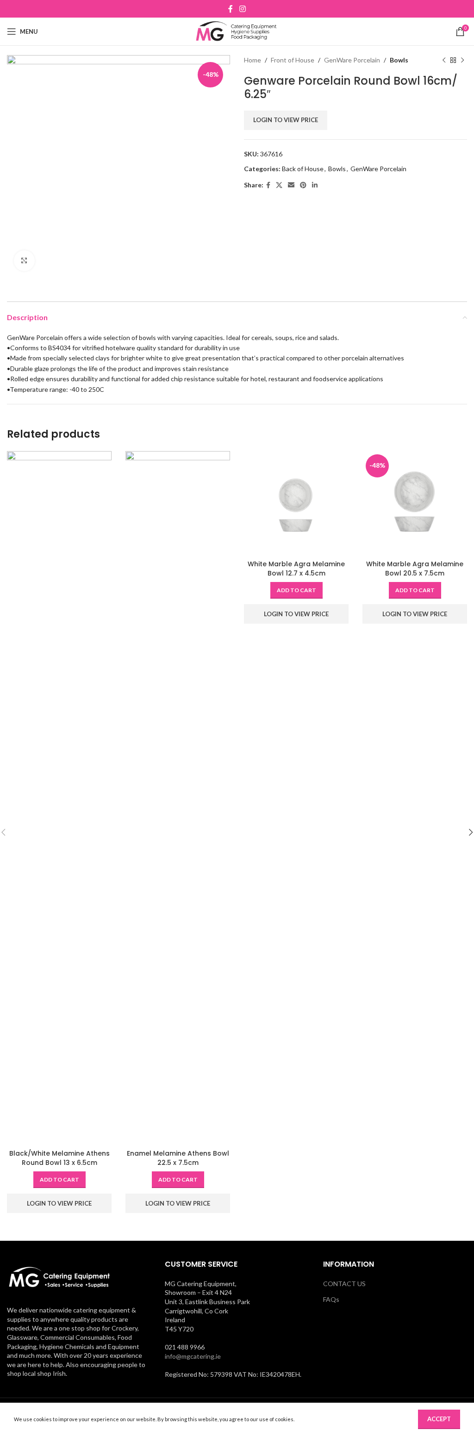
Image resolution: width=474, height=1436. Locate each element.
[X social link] (279, 185)
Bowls (399, 60)
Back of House (303, 169)
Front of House (292, 60)
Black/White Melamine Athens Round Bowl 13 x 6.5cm (59, 1158)
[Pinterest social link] (303, 185)
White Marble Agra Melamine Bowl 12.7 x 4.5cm (296, 568)
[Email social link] (291, 185)
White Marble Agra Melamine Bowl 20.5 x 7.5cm (414, 568)
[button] (59, 1179)
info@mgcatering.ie (193, 1356)
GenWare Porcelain (352, 60)
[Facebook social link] (230, 9)
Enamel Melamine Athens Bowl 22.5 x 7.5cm (178, 1158)
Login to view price (285, 120)
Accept (439, 1419)
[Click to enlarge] (24, 260)
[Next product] (462, 60)
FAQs (331, 1299)
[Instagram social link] (242, 9)
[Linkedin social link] (314, 185)
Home (252, 60)
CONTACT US (344, 1283)
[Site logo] (237, 31)
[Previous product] (444, 60)
